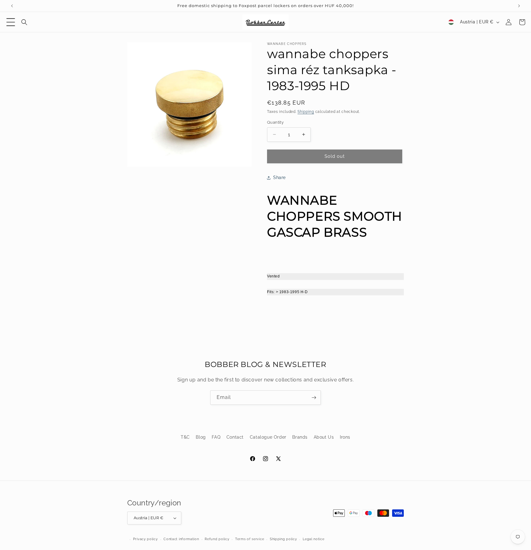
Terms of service (249, 539)
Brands (300, 437)
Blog (201, 437)
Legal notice (313, 539)
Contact (235, 437)
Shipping (305, 112)
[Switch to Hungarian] (451, 22)
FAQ (216, 437)
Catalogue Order (268, 437)
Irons (345, 437)
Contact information (181, 539)
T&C (185, 437)
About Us (324, 437)
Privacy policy (145, 539)
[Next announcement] (519, 6)
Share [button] (279, 177)
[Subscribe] (314, 397)
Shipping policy (283, 539)
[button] (11, 22)
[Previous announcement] (12, 6)
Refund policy (217, 539)
